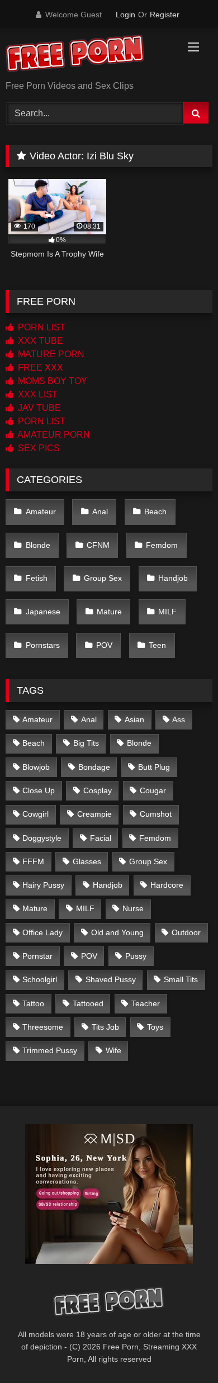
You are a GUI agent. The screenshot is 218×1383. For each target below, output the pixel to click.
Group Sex (103, 578)
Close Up (38, 790)
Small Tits (181, 979)
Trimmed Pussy (49, 1050)
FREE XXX (39, 367)
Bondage (94, 766)
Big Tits (86, 742)
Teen (157, 645)
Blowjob (36, 766)
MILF (167, 611)
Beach (155, 511)
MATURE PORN (50, 354)
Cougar (153, 790)
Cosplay (97, 790)
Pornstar (37, 955)
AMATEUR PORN (53, 434)
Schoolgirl (39, 979)
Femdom (162, 545)
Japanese (43, 611)
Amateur (41, 511)
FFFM (33, 861)
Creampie (94, 813)
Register (164, 14)
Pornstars (43, 645)
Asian (134, 719)
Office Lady (42, 932)
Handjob (173, 578)
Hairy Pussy (43, 884)
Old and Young (117, 932)
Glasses (87, 861)
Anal (100, 511)
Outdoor (186, 932)
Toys (155, 1026)
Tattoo (33, 1003)
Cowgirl (35, 813)
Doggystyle (41, 837)
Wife (113, 1050)
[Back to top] (183, 1350)
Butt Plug (154, 766)
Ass (178, 719)
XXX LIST (37, 394)
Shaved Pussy (111, 979)
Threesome (42, 1026)
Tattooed (88, 1003)
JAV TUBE (38, 408)
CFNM (98, 545)
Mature (109, 611)
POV (104, 645)
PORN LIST (40, 327)
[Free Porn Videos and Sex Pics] (89, 55)
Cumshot (156, 813)
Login (125, 14)
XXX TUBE (39, 340)
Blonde (38, 545)
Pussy (135, 955)
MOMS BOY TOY (51, 381)
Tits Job (105, 1026)
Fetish (37, 578)
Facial (100, 837)
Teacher (145, 1003)
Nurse (133, 908)
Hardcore (166, 884)
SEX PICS (38, 448)
